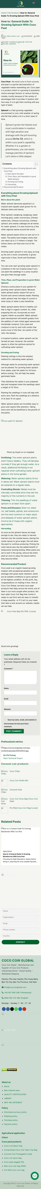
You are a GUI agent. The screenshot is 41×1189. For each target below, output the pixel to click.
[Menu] (3, 4)
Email (6, 699)
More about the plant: (15, 174)
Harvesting (12, 184)
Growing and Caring (15, 182)
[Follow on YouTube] (24, 1009)
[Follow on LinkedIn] (20, 1009)
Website (7, 709)
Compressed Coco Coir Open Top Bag (20, 1150)
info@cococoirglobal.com (15, 987)
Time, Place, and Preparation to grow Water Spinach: (22, 177)
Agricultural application (13, 1133)
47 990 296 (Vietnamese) (17, 992)
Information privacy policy (15, 1112)
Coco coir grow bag (13, 1158)
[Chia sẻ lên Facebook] (9, 42)
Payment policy (10, 1124)
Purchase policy (11, 1120)
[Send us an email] (12, 1009)
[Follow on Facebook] (4, 1009)
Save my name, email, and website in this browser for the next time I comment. (20, 723)
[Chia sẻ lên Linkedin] (8, 44)
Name (6, 688)
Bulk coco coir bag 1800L (15, 1166)
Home (3, 13)
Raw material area (12, 1090)
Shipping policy (10, 1116)
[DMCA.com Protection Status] (9, 1069)
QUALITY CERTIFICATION (15, 1094)
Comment (8, 669)
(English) (16, 998)
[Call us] (16, 1009)
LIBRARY (8, 1098)
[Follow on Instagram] (8, 1009)
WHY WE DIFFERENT (13, 1102)
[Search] (38, 4)
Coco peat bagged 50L (14, 1162)
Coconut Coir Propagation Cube (18, 1154)
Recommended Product (13, 187)
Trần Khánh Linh (13, 36)
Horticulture (13, 13)
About (6, 1086)
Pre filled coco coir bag (14, 1170)
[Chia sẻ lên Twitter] (25, 42)
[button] (34, 164)
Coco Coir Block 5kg (13, 1146)
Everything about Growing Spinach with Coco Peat (20, 169)
